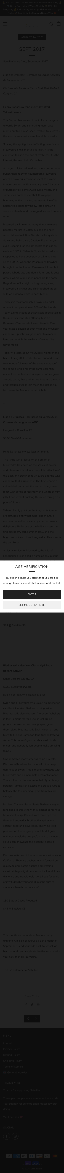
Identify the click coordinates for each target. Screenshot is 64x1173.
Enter (32, 594)
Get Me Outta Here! (32, 605)
